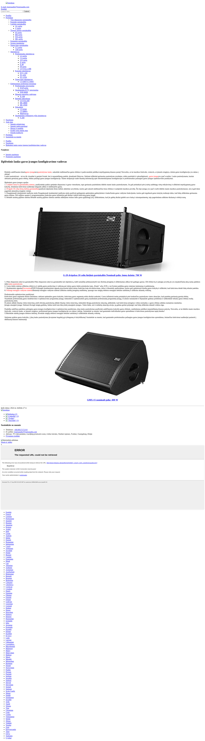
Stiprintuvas (14, 52)
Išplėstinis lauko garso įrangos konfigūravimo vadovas (26, 145)
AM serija (19, 50)
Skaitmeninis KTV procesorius (26, 90)
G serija (18, 28)
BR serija (18, 35)
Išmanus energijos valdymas (25, 94)
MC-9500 (23, 105)
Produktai (9, 18)
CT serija (18, 47)
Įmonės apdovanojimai (18, 126)
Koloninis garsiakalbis (18, 41)
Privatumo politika (13, 436)
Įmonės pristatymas (17, 124)
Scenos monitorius (17, 43)
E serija (23, 62)
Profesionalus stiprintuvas (24, 54)
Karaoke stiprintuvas (23, 71)
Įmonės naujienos (12, 155)
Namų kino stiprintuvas (24, 79)
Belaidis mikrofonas (22, 99)
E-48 (22, 65)
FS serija (18, 33)
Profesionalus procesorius (24, 86)
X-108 (22, 96)
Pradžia (8, 16)
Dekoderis (19, 107)
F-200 (22, 118)
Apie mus (9, 122)
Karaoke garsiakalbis (18, 22)
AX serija (23, 60)
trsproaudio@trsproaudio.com (25, 432)
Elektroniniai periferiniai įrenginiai (23, 84)
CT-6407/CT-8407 (27, 82)
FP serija (23, 67)
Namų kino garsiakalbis (19, 45)
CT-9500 (23, 109)
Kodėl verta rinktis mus (19, 131)
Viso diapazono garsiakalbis (20, 20)
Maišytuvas (24, 113)
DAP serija (24, 88)
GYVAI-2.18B (25, 69)
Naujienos (9, 120)
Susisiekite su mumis (13, 137)
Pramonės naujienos (13, 157)
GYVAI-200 (24, 101)
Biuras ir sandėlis (16, 128)
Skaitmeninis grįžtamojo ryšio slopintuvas (30, 116)
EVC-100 (23, 73)
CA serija (23, 58)
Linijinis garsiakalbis (18, 24)
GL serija (18, 26)
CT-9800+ (24, 111)
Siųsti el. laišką (6, 442)
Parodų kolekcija (16, 133)
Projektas (9, 135)
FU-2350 (23, 77)
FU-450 (23, 75)
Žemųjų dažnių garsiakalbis (20, 30)
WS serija (18, 37)
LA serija (23, 56)
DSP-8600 (24, 92)
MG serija (19, 39)
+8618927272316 (21, 430)
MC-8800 (23, 103)
